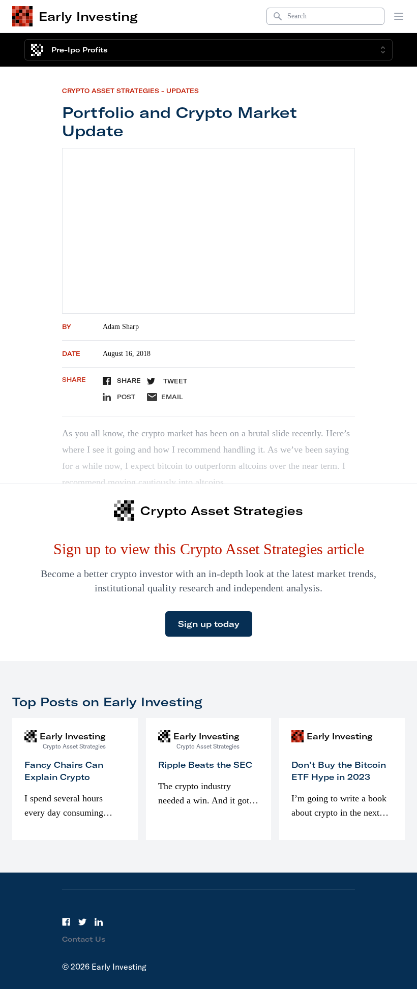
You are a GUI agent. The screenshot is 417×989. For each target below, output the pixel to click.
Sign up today (209, 624)
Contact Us (84, 939)
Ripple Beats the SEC (205, 765)
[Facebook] (66, 922)
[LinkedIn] (99, 922)
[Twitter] (82, 922)
